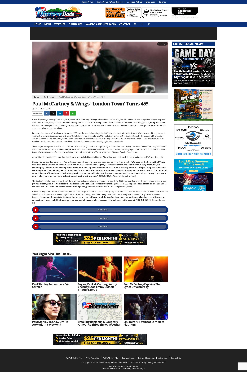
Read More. (183, 83)
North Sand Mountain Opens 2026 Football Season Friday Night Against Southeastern (192, 74)
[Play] (36, 210)
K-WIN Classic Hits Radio (101, 24)
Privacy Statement (146, 358)
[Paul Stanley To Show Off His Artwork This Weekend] (54, 307)
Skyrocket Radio (130, 366)
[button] (135, 24)
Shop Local (150, 2)
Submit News (87, 2)
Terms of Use (128, 358)
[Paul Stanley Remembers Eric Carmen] (54, 269)
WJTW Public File (110, 358)
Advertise (162, 358)
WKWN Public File (74, 358)
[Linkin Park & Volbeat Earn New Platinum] (146, 307)
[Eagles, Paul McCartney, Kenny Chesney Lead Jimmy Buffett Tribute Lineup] (100, 269)
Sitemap (162, 2)
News (47, 24)
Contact (124, 24)
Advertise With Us (134, 2)
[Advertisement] (152, 13)
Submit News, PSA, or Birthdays (110, 2)
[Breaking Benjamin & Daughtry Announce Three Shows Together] (100, 307)
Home (37, 24)
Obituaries (75, 24)
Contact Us (176, 358)
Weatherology (138, 368)
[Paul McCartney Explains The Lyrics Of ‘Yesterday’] (146, 269)
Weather (59, 24)
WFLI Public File (92, 358)
